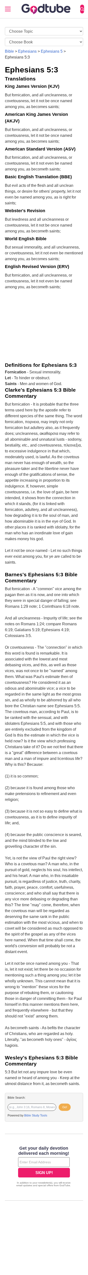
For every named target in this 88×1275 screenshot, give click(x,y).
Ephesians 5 (52, 51)
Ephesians (27, 51)
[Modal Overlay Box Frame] (44, 1167)
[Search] (82, 9)
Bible (9, 51)
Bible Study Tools (35, 1115)
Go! (64, 1107)
